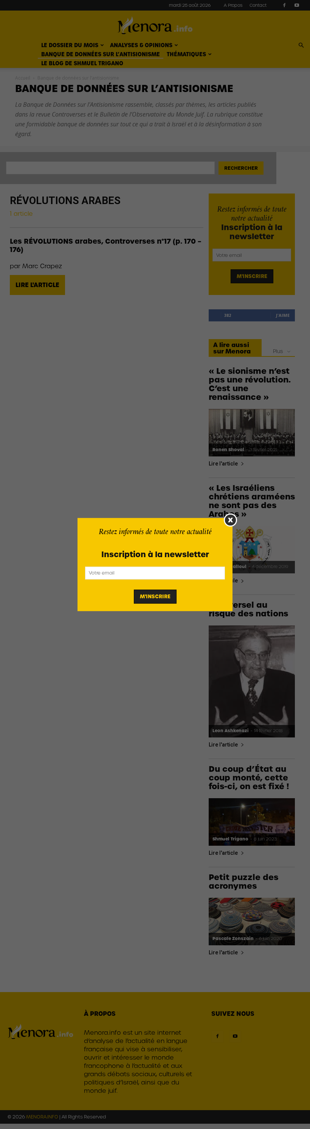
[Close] (230, 520)
